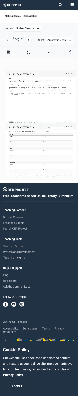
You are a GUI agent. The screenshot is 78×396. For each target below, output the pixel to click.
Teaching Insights (14, 257)
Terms (46, 328)
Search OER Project (15, 228)
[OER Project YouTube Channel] (13, 304)
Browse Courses (13, 217)
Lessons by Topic (13, 223)
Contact (8, 332)
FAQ (5, 275)
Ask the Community (15, 286)
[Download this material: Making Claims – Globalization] (49, 52)
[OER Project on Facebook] (5, 304)
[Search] (58, 4)
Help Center (10, 281)
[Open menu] (72, 4)
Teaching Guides (13, 246)
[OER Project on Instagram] (21, 304)
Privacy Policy (13, 375)
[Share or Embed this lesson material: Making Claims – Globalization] (69, 52)
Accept (17, 386)
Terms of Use (57, 369)
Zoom (41, 40)
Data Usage (30, 328)
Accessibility (10, 328)
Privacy (59, 328)
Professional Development (19, 252)
